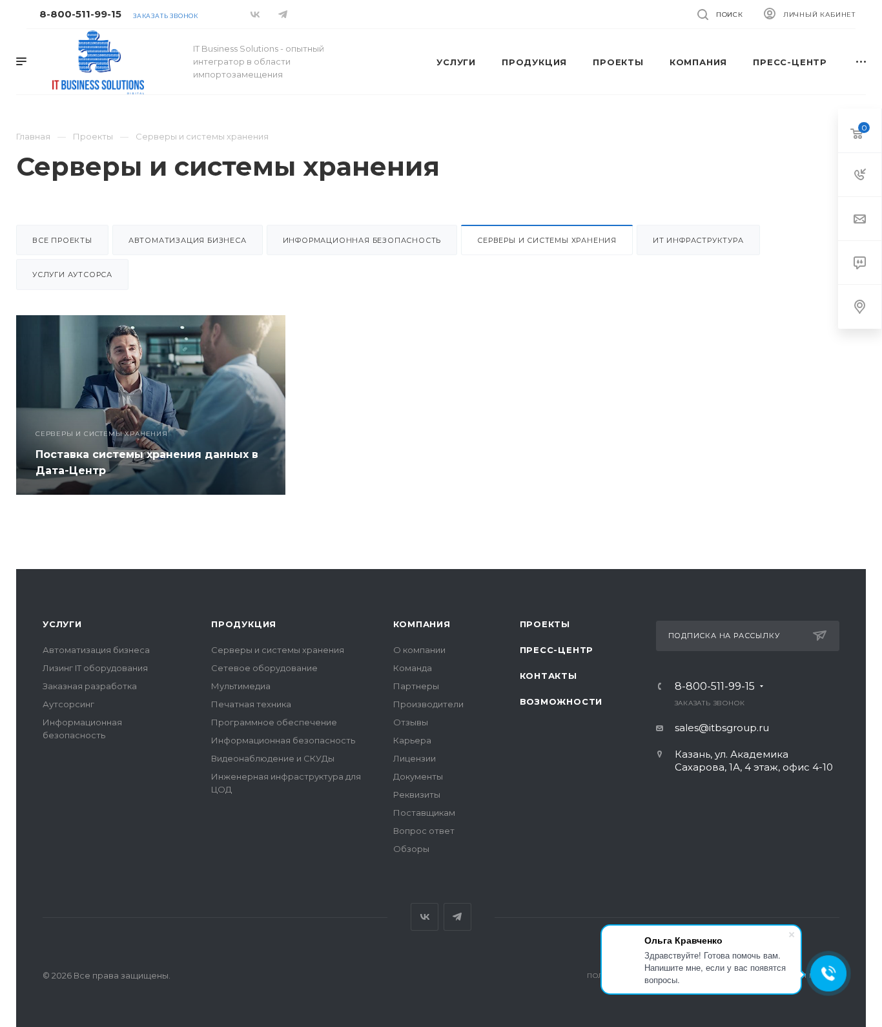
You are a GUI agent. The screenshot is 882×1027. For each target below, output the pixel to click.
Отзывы (410, 722)
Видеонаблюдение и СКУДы (272, 758)
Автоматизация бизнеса (187, 240)
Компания (422, 624)
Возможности (561, 701)
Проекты (545, 624)
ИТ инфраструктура (698, 240)
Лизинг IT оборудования (95, 668)
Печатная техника (251, 704)
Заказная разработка (90, 686)
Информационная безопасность (362, 240)
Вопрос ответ (424, 830)
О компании (419, 650)
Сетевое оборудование (264, 668)
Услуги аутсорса (72, 274)
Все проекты (62, 240)
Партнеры (416, 686)
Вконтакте (424, 917)
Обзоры (411, 849)
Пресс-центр (557, 650)
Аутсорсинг (68, 704)
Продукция (243, 624)
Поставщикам (424, 812)
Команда (412, 668)
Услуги (62, 624)
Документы (418, 776)
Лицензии (414, 758)
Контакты (548, 675)
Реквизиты (416, 794)
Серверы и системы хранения (277, 650)
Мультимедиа (241, 686)
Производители (428, 704)
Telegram (457, 917)
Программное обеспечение (274, 722)
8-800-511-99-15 (80, 14)
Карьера (412, 740)
